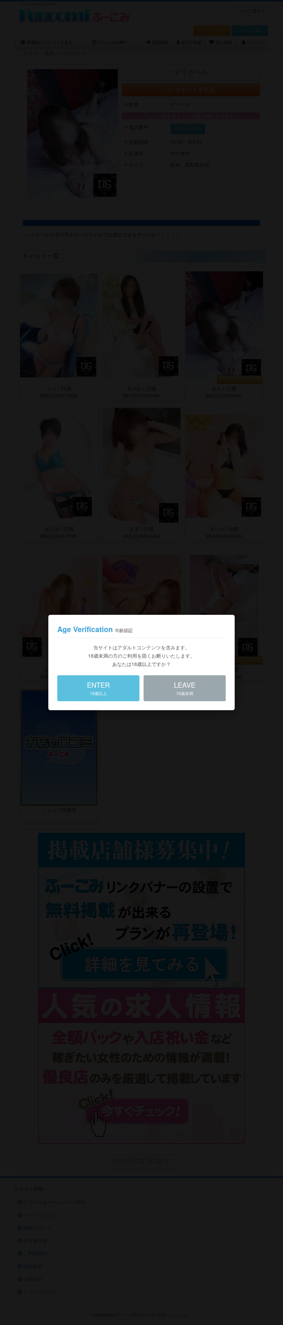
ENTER (98, 688)
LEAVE (184, 688)
